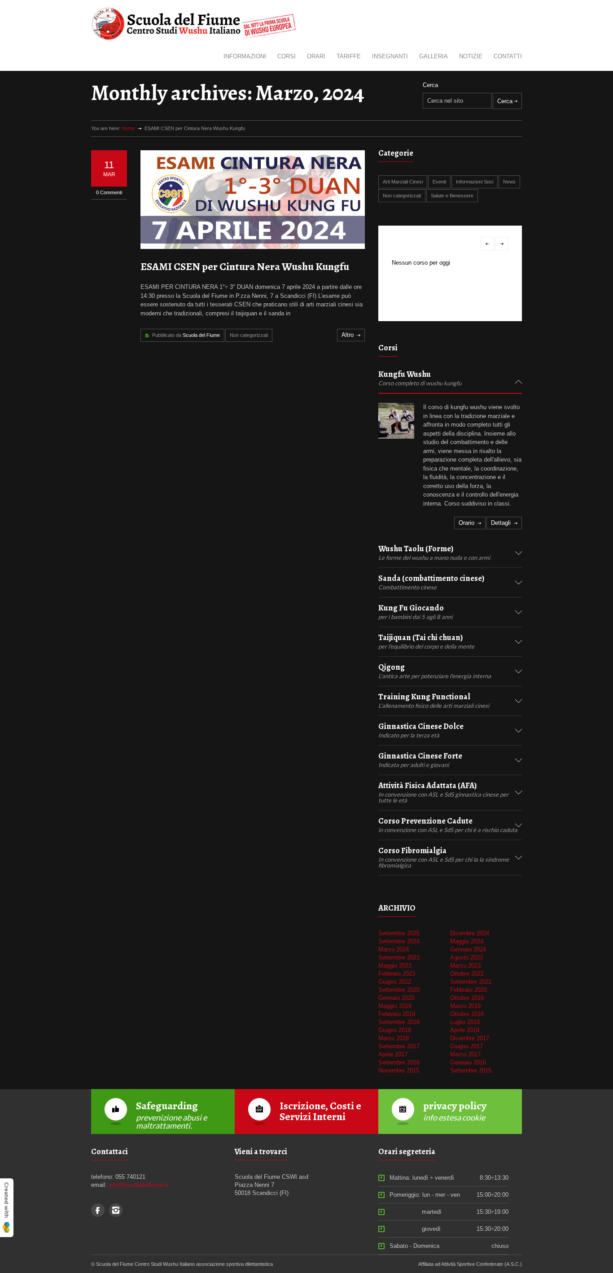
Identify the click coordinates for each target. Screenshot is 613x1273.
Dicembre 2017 (469, 1038)
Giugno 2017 (466, 1046)
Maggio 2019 (395, 1006)
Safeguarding (167, 1106)
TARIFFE (349, 56)
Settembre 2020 (399, 989)
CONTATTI (508, 56)
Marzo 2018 (393, 1038)
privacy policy (454, 1106)
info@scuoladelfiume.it (138, 1184)
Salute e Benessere (452, 195)
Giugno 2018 (394, 1030)
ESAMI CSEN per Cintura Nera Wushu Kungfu (244, 266)
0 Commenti (109, 192)
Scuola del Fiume (201, 335)
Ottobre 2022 (467, 973)
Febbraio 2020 (468, 989)
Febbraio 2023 (396, 973)
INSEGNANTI (390, 56)
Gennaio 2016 (468, 1062)
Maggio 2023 (395, 965)
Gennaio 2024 (468, 949)
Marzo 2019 (465, 1006)
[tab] (450, 382)
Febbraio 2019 (396, 1014)
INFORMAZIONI (244, 56)
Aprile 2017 (392, 1054)
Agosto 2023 (466, 957)
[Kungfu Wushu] (396, 421)
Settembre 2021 (470, 981)
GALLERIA (433, 56)
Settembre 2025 (399, 933)
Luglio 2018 (465, 1022)
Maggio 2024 (466, 941)
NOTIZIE (470, 56)
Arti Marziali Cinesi (403, 181)
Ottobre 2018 (467, 1014)
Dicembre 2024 (469, 933)
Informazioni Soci (474, 181)
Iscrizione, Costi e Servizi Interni (320, 1111)
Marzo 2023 (465, 965)
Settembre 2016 (399, 1062)
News (509, 181)
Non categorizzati (249, 335)
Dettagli (501, 522)
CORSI (286, 56)
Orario (466, 522)
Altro (348, 334)
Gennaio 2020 (396, 997)
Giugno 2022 (394, 981)
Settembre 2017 (399, 1046)
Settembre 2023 (399, 957)
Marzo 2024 (393, 949)
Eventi (439, 181)
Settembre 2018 (399, 1022)
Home (128, 128)
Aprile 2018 (464, 1030)
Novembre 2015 (398, 1070)
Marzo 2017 (465, 1054)
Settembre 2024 (399, 941)
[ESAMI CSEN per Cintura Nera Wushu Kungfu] (252, 199)
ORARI (316, 56)
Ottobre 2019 (467, 997)
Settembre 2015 (470, 1070)
